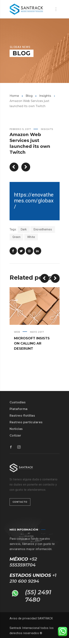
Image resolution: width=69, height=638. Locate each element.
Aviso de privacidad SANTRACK (31, 618)
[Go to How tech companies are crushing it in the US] (25, 167)
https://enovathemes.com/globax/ (34, 201)
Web (17, 332)
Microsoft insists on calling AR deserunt (32, 343)
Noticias (16, 429)
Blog (29, 96)
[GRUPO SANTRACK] (26, 9)
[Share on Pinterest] (29, 251)
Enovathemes (42, 229)
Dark (24, 229)
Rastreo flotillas (22, 415)
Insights (45, 96)
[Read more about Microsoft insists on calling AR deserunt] (34, 306)
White (31, 237)
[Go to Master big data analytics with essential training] (14, 167)
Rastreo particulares (26, 422)
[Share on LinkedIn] (37, 251)
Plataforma (19, 409)
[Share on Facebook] (13, 251)
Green (17, 237)
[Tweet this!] (21, 251)
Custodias (18, 402)
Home (14, 96)
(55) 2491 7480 (38, 596)
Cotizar (15, 435)
